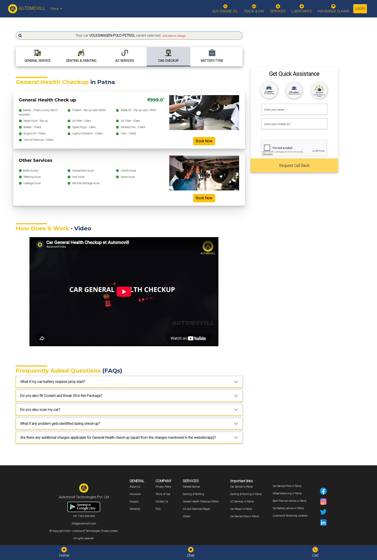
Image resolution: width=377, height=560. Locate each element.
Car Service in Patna (241, 486)
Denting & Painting (193, 494)
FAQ (158, 508)
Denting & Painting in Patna (246, 494)
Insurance (135, 494)
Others (186, 516)
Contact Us (162, 501)
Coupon (134, 501)
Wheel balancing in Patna (287, 493)
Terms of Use (163, 494)
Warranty (135, 508)
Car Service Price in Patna (244, 516)
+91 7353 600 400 (84, 516)
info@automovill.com (84, 523)
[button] (129, 35)
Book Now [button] (204, 141)
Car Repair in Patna (241, 508)
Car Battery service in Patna (288, 508)
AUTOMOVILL (31, 8)
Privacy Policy (163, 486)
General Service (191, 486)
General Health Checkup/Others (201, 501)
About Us (135, 486)
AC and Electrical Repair (196, 508)
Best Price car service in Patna (289, 500)
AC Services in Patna (242, 501)
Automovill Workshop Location (290, 515)
